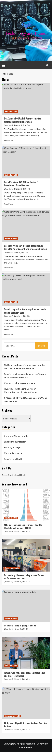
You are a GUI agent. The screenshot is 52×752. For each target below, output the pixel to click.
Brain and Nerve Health (16, 436)
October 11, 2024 (19, 252)
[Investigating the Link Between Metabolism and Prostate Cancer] (26, 653)
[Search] (47, 65)
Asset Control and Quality (14, 475)
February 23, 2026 (19, 729)
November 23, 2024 (20, 189)
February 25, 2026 (19, 531)
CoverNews (43, 743)
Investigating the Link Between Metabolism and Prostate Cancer (20, 390)
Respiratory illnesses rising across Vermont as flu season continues (25, 376)
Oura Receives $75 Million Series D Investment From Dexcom (21, 183)
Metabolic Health (11, 111)
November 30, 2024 (20, 125)
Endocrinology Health (15, 441)
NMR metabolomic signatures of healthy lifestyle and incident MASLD (24, 367)
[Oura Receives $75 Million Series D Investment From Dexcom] (26, 162)
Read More (8, 140)
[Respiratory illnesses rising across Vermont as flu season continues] (26, 555)
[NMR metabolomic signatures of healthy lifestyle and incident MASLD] (26, 505)
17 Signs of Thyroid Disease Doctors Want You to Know (25, 400)
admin (8, 125)
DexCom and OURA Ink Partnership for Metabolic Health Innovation (22, 120)
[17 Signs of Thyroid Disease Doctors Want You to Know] (26, 703)
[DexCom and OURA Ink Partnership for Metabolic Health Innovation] (26, 99)
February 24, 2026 (19, 581)
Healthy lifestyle (11, 238)
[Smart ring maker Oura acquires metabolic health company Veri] (26, 289)
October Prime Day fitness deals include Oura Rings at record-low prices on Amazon (25, 247)
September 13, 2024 (20, 316)
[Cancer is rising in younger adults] (26, 606)
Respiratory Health (13, 459)
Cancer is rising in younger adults (20, 383)
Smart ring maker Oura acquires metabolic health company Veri (25, 311)
